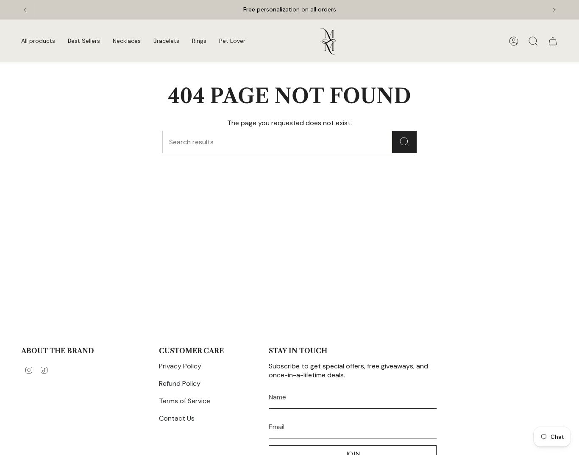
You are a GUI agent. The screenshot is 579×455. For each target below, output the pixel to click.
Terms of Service (184, 400)
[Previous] (25, 10)
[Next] (554, 10)
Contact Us (177, 418)
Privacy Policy (180, 366)
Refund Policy (179, 383)
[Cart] (552, 41)
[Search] (404, 142)
